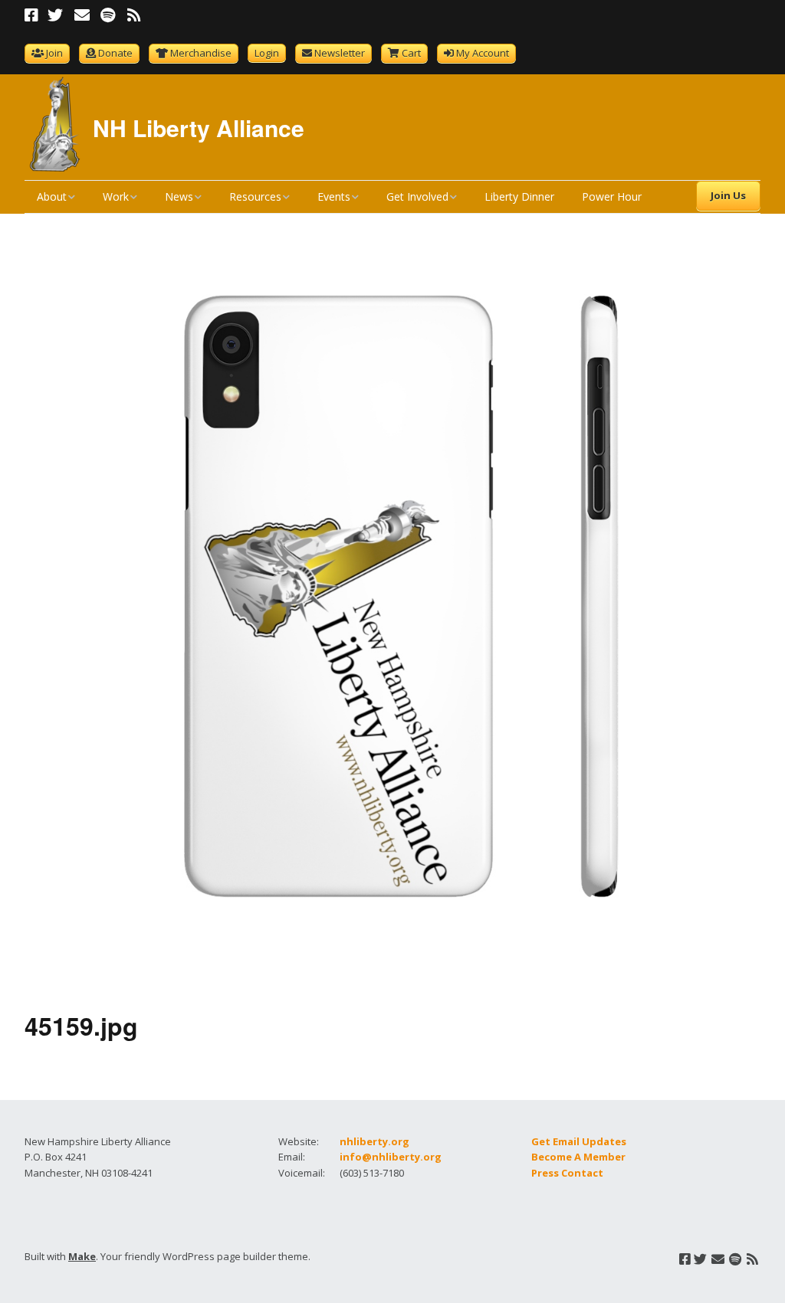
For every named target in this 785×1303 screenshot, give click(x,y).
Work (116, 196)
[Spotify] (107, 15)
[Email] (81, 15)
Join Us (728, 195)
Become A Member (578, 1157)
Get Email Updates (578, 1141)
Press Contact (567, 1173)
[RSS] (133, 15)
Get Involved (417, 196)
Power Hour (612, 196)
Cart (411, 53)
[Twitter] (55, 15)
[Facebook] (33, 15)
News (179, 196)
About (52, 196)
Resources (255, 196)
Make (82, 1256)
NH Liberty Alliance (198, 127)
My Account (482, 53)
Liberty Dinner (519, 196)
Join (54, 53)
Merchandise (201, 53)
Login (267, 53)
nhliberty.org (374, 1141)
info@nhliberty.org (391, 1157)
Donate (115, 53)
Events (333, 196)
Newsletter (339, 53)
